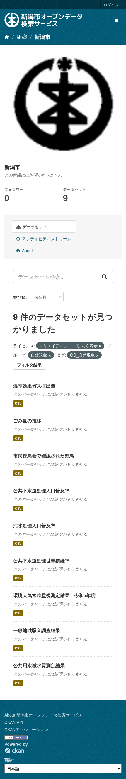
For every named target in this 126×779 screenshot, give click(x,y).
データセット (34, 226)
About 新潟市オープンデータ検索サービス (43, 715)
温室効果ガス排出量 (34, 385)
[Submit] (105, 276)
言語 (8, 759)
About (27, 250)
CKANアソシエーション (26, 729)
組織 (22, 36)
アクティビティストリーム (46, 238)
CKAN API (13, 722)
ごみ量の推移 (27, 420)
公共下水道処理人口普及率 (41, 490)
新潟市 (42, 37)
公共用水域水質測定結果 (39, 665)
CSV (18, 403)
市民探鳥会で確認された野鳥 (43, 455)
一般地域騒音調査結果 (36, 630)
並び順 (19, 297)
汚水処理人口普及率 (34, 525)
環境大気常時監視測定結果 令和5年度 (54, 595)
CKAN (14, 750)
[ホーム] (6, 36)
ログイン (111, 4)
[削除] (100, 346)
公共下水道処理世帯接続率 (41, 560)
